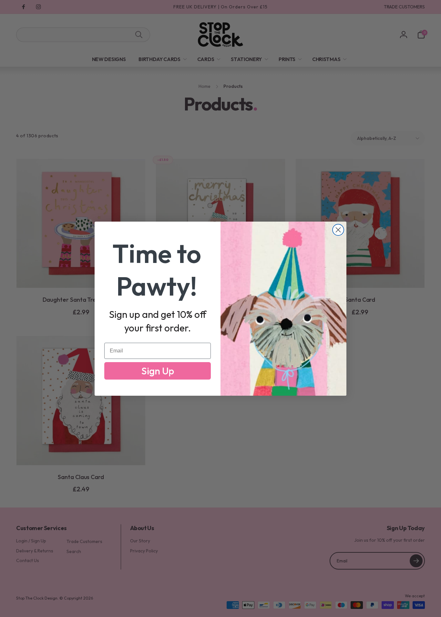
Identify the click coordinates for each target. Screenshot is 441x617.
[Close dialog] (338, 229)
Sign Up (157, 371)
